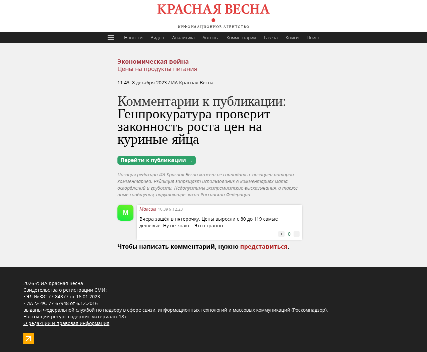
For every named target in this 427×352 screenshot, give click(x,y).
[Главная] (213, 16)
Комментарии (241, 37)
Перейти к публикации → (156, 160)
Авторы (210, 37)
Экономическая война (153, 61)
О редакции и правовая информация (66, 323)
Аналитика (183, 37)
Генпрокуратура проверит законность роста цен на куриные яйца (193, 126)
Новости (133, 37)
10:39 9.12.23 (170, 209)
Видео (157, 37)
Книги (292, 37)
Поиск (313, 37)
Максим (148, 209)
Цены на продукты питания (157, 69)
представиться (264, 246)
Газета (271, 37)
